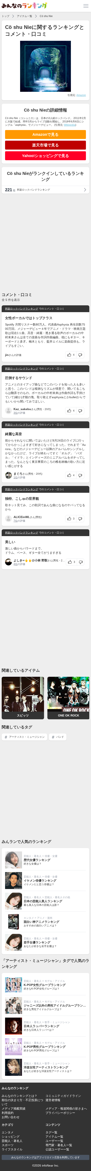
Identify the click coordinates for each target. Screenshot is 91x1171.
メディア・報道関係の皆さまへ (66, 1108)
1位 (16, 477)
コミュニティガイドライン (63, 1095)
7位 (16, 520)
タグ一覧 (51, 1132)
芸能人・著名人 (32, 856)
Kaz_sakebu (22, 409)
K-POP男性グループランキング (45, 1046)
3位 (16, 412)
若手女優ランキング (37, 942)
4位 (16, 564)
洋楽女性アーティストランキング (46, 1067)
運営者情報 (53, 1100)
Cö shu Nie (46, 16)
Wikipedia (69, 124)
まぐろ (18, 473)
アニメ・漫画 (44, 917)
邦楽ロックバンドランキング (21, 308)
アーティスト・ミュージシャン (26, 736)
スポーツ (8, 1145)
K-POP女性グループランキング (45, 985)
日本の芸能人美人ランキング (43, 901)
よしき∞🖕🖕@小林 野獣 (30, 560)
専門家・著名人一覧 (59, 1145)
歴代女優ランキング (37, 860)
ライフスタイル (12, 1149)
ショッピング (10, 1136)
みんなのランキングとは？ (19, 1095)
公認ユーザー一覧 (57, 1149)
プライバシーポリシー (60, 1112)
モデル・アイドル (55, 981)
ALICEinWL (22, 517)
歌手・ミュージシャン (57, 1022)
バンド (60, 736)
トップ (5, 16)
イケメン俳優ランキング (40, 880)
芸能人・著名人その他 (57, 897)
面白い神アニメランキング (41, 921)
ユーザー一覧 (54, 1141)
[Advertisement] (45, 242)
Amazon (81, 95)
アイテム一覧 (24, 16)
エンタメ (29, 917)
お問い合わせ (10, 1117)
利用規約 (8, 1112)
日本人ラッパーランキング (41, 1026)
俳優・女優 (51, 856)
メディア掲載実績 (13, 1108)
